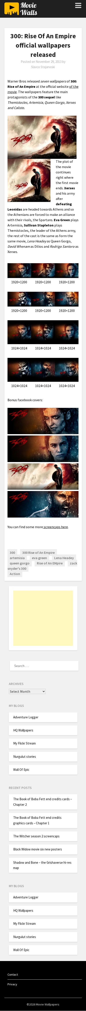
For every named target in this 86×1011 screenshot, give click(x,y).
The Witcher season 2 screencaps (36, 836)
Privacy (12, 984)
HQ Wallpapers (23, 730)
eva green (39, 558)
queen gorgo (20, 563)
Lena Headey (64, 558)
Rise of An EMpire (50, 563)
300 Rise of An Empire (38, 552)
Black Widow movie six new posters (37, 849)
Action (15, 574)
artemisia (17, 558)
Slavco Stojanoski (43, 67)
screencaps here (55, 527)
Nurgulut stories (24, 756)
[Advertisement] (43, 618)
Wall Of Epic (21, 769)
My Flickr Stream (24, 743)
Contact (12, 974)
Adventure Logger (25, 717)
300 (12, 552)
